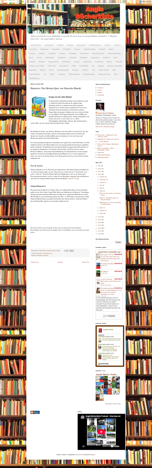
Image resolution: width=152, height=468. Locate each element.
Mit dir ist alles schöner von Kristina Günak (110, 194)
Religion (43, 70)
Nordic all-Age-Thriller (36, 66)
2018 (99, 222)
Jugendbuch (62, 57)
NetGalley (119, 62)
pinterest (100, 92)
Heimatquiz (73, 53)
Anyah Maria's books (106, 374)
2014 (99, 234)
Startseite (60, 262)
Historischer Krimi (98, 53)
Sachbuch (85, 70)
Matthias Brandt (105, 260)
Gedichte (42, 53)
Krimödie (32, 62)
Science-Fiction (104, 70)
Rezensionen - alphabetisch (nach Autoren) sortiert (107, 136)
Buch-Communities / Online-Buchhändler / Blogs (106, 149)
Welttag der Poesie (104, 74)
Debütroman (44, 49)
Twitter (100, 90)
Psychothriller (83, 66)
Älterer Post (85, 262)
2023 (99, 171)
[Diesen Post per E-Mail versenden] (65, 251)
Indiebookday (49, 57)
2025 (99, 166)
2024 (99, 169)
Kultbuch (42, 62)
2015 (99, 231)
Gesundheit (52, 53)
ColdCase (117, 45)
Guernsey (62, 53)
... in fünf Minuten (35, 45)
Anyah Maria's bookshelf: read (109, 251)
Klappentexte (95, 57)
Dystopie (77, 49)
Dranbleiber (67, 49)
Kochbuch (106, 57)
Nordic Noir (52, 66)
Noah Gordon (105, 273)
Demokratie (56, 49)
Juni (101, 185)
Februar (102, 210)
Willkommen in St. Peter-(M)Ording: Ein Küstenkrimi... (110, 203)
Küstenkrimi (66, 62)
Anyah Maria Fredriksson (106, 113)
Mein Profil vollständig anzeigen (105, 127)
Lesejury (76, 62)
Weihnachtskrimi (74, 74)
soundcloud (101, 95)
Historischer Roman (114, 53)
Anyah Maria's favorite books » (113, 404)
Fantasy (111, 49)
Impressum (101, 152)
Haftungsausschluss (103, 157)
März (101, 208)
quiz (93, 66)
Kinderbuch (83, 57)
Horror (31, 57)
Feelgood (32, 53)
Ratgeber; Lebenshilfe (115, 66)
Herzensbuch (84, 53)
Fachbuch (102, 49)
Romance (75, 70)
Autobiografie (49, 45)
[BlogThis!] (67, 251)
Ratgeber (101, 66)
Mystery (109, 62)
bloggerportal (81, 45)
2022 (99, 174)
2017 (99, 225)
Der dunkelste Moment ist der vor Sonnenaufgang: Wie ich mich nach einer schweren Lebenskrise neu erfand (111, 291)
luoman (80, 455)
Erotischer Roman (89, 49)
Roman (51, 70)
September (103, 179)
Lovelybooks (99, 62)
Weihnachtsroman (89, 74)
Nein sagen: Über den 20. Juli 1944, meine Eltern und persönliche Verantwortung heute (110, 257)
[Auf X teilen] (69, 251)
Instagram (100, 88)
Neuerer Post (35, 262)
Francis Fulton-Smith (106, 285)
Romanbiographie (63, 70)
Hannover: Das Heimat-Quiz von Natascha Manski (108, 198)
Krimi (115, 57)
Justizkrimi (72, 57)
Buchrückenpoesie (95, 45)
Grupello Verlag (73, 178)
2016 (99, 228)
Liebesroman (87, 62)
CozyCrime (33, 49)
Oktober (102, 177)
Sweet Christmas (34, 74)
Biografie (70, 45)
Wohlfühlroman (34, 78)
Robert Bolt (104, 265)
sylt (45, 74)
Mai (101, 188)
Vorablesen (61, 74)
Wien (115, 74)
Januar (102, 213)
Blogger (93, 455)
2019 (99, 220)
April (101, 191)
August (102, 182)
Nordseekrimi (63, 66)
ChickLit (107, 45)
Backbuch (60, 45)
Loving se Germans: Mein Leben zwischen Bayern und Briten (111, 281)
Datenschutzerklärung (104, 155)
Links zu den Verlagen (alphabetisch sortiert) (108, 145)
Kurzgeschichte (53, 62)
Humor (39, 57)
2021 (99, 217)
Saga (93, 70)
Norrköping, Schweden (42, 255)
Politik (74, 66)
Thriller (51, 74)
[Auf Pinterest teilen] (73, 251)
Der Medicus (104, 271)
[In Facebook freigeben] (71, 251)
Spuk (114, 70)
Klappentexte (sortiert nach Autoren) (108, 139)
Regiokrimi (33, 70)
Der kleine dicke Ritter (107, 264)
